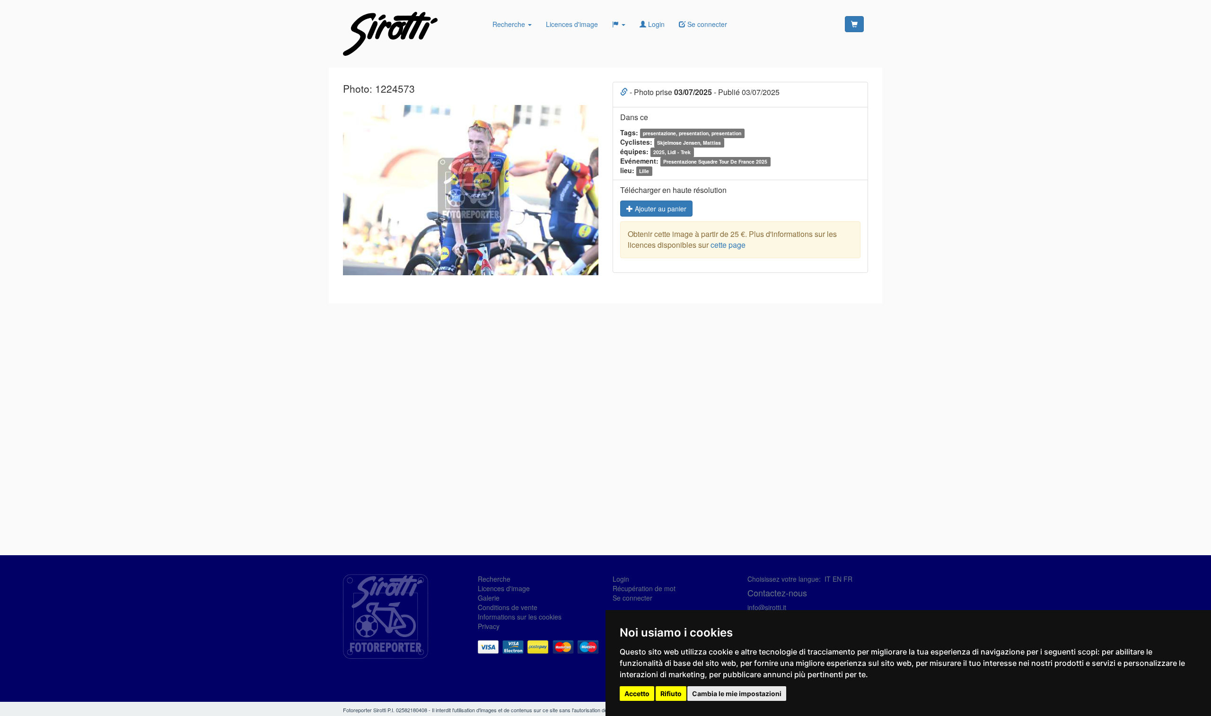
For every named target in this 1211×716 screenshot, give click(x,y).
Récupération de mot (644, 588)
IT (828, 579)
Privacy (489, 626)
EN (837, 579)
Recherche (509, 24)
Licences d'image (572, 24)
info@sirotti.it (766, 607)
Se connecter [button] (706, 24)
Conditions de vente (507, 607)
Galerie (489, 597)
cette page (728, 244)
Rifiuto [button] (671, 694)
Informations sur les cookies (520, 616)
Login (655, 24)
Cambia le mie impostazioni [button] (736, 694)
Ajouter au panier (659, 208)
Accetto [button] (636, 694)
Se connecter (632, 597)
